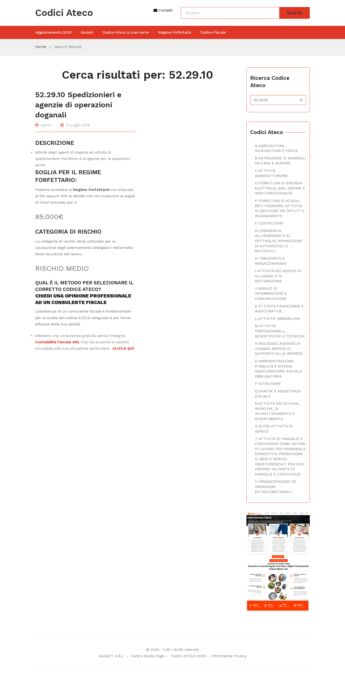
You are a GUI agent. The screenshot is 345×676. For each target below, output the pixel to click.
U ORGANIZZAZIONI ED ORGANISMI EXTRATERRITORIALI (275, 486)
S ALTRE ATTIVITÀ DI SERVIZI (274, 428)
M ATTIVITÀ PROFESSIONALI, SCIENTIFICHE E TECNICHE (280, 331)
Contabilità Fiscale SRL (57, 342)
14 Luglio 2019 (78, 125)
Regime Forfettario (174, 32)
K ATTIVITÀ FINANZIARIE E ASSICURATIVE (279, 308)
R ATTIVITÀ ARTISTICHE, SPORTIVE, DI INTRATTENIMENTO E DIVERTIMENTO (277, 411)
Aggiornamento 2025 (53, 32)
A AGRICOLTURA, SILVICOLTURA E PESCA (276, 148)
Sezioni (87, 32)
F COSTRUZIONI (269, 223)
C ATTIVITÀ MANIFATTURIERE (271, 173)
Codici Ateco (64, 13)
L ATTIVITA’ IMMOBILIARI (277, 318)
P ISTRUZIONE (268, 383)
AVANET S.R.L (112, 656)
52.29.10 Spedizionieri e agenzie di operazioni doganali (78, 104)
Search (295, 12)
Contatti (164, 10)
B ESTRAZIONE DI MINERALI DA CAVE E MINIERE (280, 161)
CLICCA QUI (123, 348)
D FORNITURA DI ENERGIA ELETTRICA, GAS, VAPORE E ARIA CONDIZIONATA (280, 188)
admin (46, 125)
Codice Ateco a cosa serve (126, 32)
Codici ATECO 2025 (188, 656)
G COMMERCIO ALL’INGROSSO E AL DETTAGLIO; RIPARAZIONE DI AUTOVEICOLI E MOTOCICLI (279, 240)
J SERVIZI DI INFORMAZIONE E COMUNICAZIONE (271, 293)
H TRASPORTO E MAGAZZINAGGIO (270, 261)
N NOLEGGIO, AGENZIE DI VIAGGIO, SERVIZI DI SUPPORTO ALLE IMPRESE (279, 348)
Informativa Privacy (228, 656)
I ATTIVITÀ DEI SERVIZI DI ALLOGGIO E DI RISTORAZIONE (278, 276)
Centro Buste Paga (147, 656)
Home (40, 46)
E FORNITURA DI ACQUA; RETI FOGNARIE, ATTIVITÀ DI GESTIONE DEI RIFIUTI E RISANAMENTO (279, 208)
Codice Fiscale (213, 32)
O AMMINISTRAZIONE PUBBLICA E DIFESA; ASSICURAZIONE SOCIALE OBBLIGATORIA (278, 369)
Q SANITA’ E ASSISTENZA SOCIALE (278, 393)
